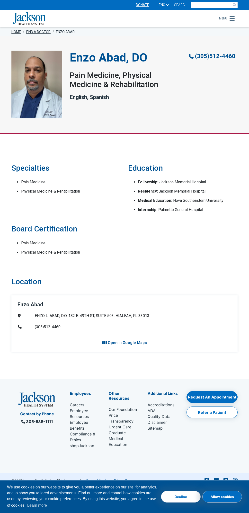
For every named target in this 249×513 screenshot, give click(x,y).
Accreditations (161, 404)
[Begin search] (234, 5)
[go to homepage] (113, 18)
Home (16, 32)
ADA (152, 410)
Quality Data (159, 416)
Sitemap (155, 428)
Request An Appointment (212, 397)
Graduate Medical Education (118, 438)
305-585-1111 (39, 421)
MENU (223, 18)
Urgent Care (120, 427)
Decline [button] (181, 497)
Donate (142, 5)
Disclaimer (157, 422)
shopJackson (82, 445)
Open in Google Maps (127, 342)
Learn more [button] (37, 505)
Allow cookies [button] (222, 497)
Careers (77, 404)
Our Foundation (123, 409)
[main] (124, 207)
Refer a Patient (212, 412)
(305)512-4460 (214, 56)
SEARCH (180, 5)
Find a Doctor (38, 32)
